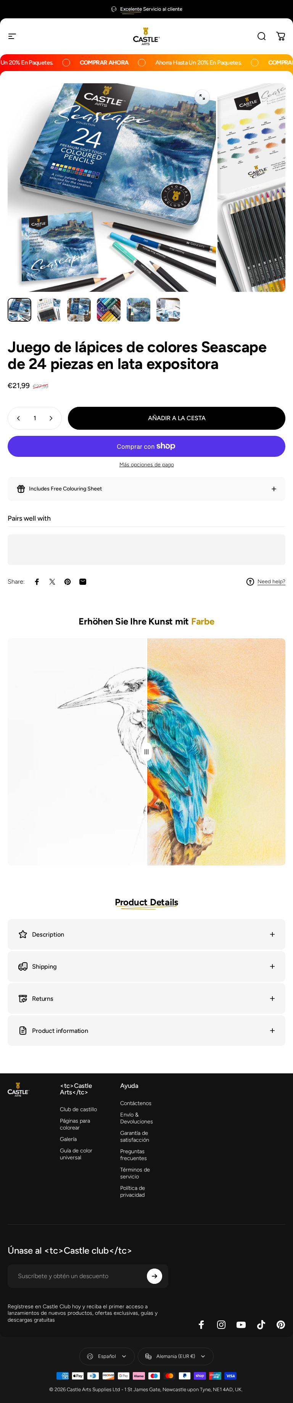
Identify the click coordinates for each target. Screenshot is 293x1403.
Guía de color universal (76, 1154)
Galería (68, 1139)
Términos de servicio (135, 1173)
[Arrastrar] (146, 752)
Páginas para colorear (75, 1124)
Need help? (271, 581)
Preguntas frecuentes (133, 1155)
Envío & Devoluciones (136, 1118)
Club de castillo (78, 1109)
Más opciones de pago (146, 464)
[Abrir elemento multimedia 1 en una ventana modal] (202, 97)
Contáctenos (135, 1103)
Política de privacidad (132, 1191)
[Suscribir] (154, 1276)
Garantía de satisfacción (134, 1136)
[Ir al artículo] (19, 310)
